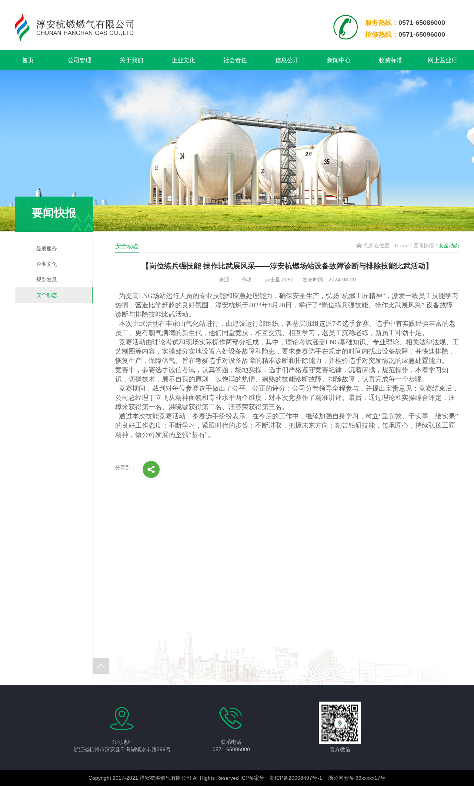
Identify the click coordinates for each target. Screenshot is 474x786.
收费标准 (391, 60)
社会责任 (235, 60)
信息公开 (287, 60)
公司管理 (79, 60)
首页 (28, 60)
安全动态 (46, 295)
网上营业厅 (442, 60)
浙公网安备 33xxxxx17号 (356, 778)
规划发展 (46, 279)
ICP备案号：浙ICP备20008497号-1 (281, 778)
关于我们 (131, 60)
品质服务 (46, 248)
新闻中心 (339, 60)
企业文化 (183, 60)
